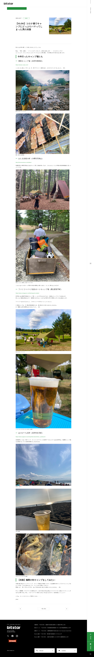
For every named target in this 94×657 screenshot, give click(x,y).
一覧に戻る (43, 608)
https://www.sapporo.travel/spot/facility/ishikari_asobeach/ (30, 436)
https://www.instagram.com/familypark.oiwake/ (27, 293)
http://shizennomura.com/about (23, 162)
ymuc (26, 18)
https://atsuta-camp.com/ (22, 64)
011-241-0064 (11, 630)
